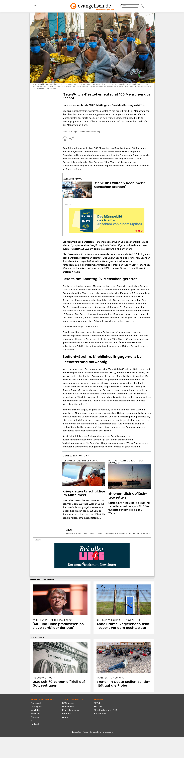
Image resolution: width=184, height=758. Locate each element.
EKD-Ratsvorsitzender (72, 533)
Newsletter (68, 706)
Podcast (66, 713)
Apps (65, 717)
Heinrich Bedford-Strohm (139, 533)
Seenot (122, 533)
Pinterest (36, 713)
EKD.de (98, 706)
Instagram (36, 706)
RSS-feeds (67, 703)
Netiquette (76, 732)
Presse (85, 732)
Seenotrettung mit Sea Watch (81, 461)
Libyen (100, 533)
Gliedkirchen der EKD (105, 710)
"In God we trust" (44, 678)
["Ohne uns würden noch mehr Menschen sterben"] (77, 190)
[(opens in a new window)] (106, 220)
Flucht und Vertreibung (90, 132)
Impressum (108, 732)
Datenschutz (95, 732)
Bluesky (35, 717)
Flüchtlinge (89, 533)
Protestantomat (71, 710)
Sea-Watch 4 (110, 533)
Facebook (36, 703)
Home (64, 138)
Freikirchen (100, 713)
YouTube (35, 710)
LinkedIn (35, 724)
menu (34, 5)
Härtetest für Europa (110, 678)
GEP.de (97, 703)
